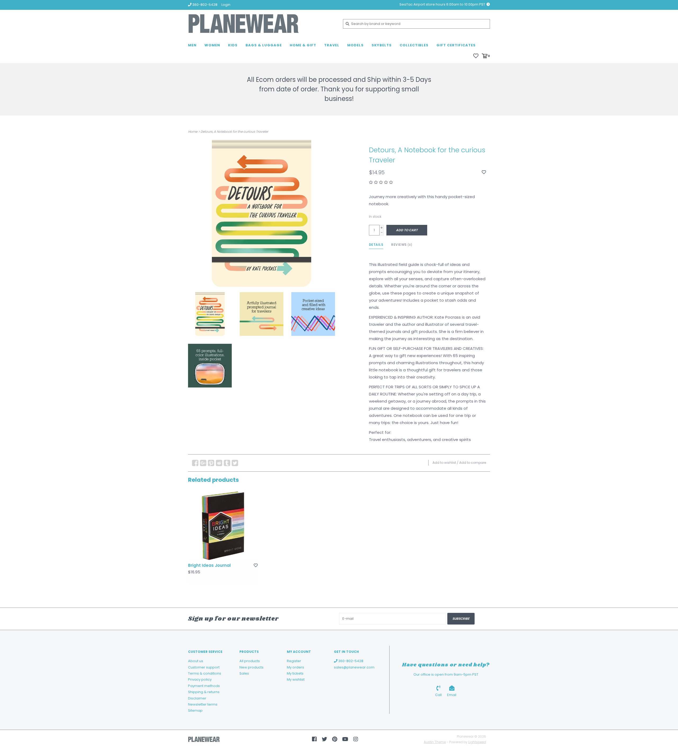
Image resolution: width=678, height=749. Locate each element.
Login (225, 4)
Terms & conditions (204, 673)
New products (251, 667)
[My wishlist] (476, 55)
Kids (233, 45)
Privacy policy (200, 679)
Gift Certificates (456, 45)
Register (294, 660)
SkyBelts (382, 45)
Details (376, 244)
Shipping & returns (204, 691)
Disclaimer (197, 698)
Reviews (401, 244)
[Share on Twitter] (235, 463)
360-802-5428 (350, 660)
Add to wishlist (444, 462)
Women (212, 45)
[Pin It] (211, 463)
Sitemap (195, 710)
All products (249, 660)
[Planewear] (261, 24)
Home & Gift (303, 45)
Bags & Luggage (264, 45)
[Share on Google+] (203, 463)
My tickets (295, 673)
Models (355, 45)
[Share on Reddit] (219, 463)
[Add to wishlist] (484, 172)
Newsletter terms (202, 704)
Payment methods (204, 685)
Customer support (204, 667)
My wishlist (296, 679)
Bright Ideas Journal (209, 565)
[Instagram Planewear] (355, 739)
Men (192, 45)
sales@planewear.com (354, 667)
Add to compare (472, 462)
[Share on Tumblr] (227, 463)
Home (192, 131)
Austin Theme (435, 742)
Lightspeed (477, 742)
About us (195, 660)
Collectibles (414, 45)
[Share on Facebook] (195, 463)
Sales (244, 673)
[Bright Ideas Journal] (223, 526)
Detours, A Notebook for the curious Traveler (234, 131)
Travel (331, 45)
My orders (295, 667)
